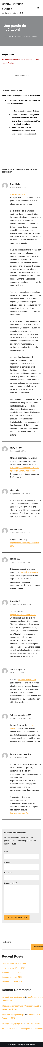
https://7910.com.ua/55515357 (23, 615)
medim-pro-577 (17, 529)
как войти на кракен (29, 572)
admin (9, 37)
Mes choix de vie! (33, 1023)
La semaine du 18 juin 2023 (13, 968)
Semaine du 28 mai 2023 (12, 981)
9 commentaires (30, 37)
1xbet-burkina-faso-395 (20, 715)
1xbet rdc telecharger (27, 680)
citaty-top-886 (16, 448)
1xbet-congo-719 (17, 670)
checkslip (14, 490)
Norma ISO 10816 (17, 194)
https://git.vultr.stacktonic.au (13, 997)
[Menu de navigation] (38, 8)
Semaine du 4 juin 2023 (12, 977)
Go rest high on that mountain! (30, 1029)
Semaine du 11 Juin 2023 (12, 973)
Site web (8, 873)
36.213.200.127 (8, 1029)
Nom (6, 852)
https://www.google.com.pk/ (13, 1015)
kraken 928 (15, 559)
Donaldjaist (15, 184)
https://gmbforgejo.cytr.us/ (12, 1023)
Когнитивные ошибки (20, 754)
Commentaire (10, 883)
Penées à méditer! (9, 1009)
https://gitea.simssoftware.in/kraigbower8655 (20, 1006)
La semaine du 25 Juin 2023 (14, 964)
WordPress (30, 1044)
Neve (10, 1044)
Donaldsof (15, 601)
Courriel (7, 862)
